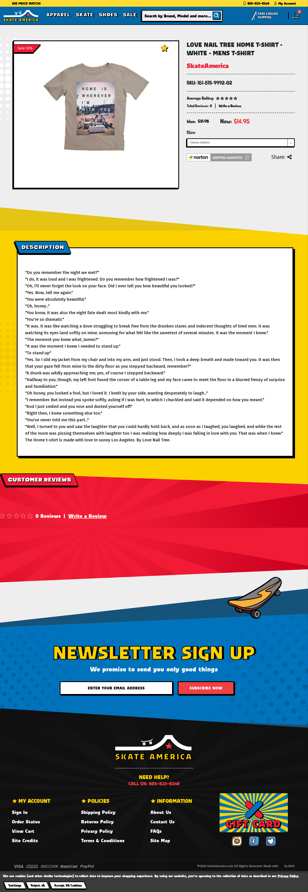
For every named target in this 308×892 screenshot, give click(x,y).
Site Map (160, 840)
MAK (291, 866)
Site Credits (25, 840)
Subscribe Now (206, 688)
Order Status (26, 821)
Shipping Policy (98, 812)
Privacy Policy (97, 831)
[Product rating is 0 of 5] (226, 97)
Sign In (20, 812)
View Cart (23, 831)
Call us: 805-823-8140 (154, 783)
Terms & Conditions (102, 840)
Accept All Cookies (68, 885)
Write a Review (87, 515)
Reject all (37, 885)
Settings (15, 885)
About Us (160, 812)
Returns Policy (97, 821)
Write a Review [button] (230, 106)
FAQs (156, 831)
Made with (271, 866)
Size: (191, 132)
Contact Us (162, 821)
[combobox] (182, 16)
